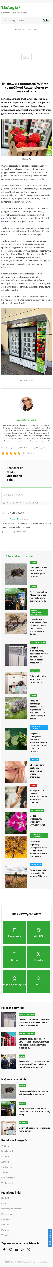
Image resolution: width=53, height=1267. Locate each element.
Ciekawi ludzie (8, 1178)
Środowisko (6, 1167)
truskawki (26, 98)
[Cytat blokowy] (23, 503)
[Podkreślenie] (10, 503)
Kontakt (5, 1198)
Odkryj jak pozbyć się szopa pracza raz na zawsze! (38, 679)
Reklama (5, 1225)
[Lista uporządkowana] (17, 503)
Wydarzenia (7, 1183)
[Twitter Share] (39, 469)
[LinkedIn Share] (32, 477)
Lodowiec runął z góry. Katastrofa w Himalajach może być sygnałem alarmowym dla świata (38, 626)
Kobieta (5, 1156)
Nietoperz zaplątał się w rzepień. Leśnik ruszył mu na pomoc (38, 572)
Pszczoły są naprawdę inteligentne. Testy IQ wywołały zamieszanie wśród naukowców (38, 849)
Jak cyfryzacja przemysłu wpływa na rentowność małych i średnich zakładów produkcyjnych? (34, 1064)
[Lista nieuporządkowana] (20, 503)
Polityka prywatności (11, 1209)
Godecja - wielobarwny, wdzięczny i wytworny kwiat (37, 820)
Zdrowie (5, 1162)
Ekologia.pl (19, 29)
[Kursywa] (7, 503)
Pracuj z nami (7, 1214)
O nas (4, 1203)
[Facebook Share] (32, 469)
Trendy (4, 1172)
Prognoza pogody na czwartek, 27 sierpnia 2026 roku (38, 873)
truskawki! (39, 179)
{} (33, 503)
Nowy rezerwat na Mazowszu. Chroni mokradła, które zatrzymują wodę (38, 596)
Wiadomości (32, 29)
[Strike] (13, 503)
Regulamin (6, 1219)
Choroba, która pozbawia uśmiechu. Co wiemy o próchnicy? (37, 771)
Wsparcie (5, 1235)
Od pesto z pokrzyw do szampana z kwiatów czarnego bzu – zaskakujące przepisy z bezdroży (38, 742)
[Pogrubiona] (4, 503)
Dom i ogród (7, 1151)
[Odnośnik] (30, 503)
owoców (5, 218)
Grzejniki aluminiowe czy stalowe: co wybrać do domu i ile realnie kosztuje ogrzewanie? (39, 655)
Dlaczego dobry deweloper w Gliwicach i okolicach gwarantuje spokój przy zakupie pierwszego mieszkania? (34, 1043)
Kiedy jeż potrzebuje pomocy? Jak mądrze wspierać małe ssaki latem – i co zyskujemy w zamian (38, 709)
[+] (36, 503)
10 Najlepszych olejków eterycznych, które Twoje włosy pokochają (38, 796)
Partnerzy (5, 1230)
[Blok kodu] (26, 503)
